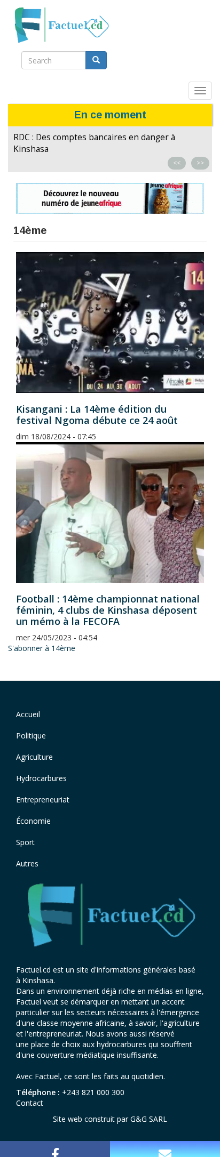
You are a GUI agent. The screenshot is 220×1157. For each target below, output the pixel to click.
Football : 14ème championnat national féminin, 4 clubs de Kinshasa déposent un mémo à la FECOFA (108, 610)
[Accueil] (61, 25)
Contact (29, 1103)
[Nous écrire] (165, 1149)
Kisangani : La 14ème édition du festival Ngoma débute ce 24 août (97, 415)
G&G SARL (148, 1119)
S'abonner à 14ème (41, 648)
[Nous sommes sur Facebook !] (55, 1149)
